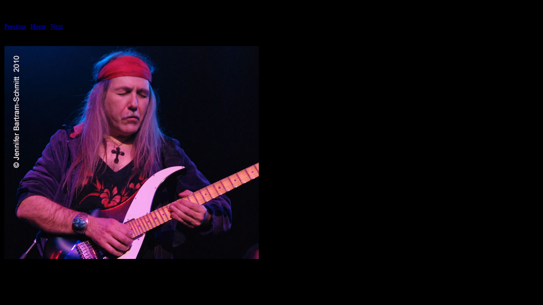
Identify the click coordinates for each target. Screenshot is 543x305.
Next (56, 26)
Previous (15, 26)
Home (38, 26)
